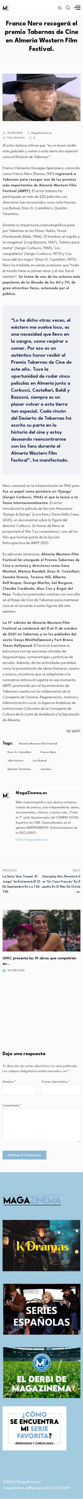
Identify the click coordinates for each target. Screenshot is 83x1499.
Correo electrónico (56, 1082)
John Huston (15, 760)
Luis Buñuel (40, 760)
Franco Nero (48, 752)
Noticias (19, 137)
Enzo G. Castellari (19, 752)
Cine (10, 137)
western (46, 769)
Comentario (12, 1105)
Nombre (9, 1082)
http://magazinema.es (32, 839)
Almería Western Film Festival (38, 743)
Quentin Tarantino (19, 769)
